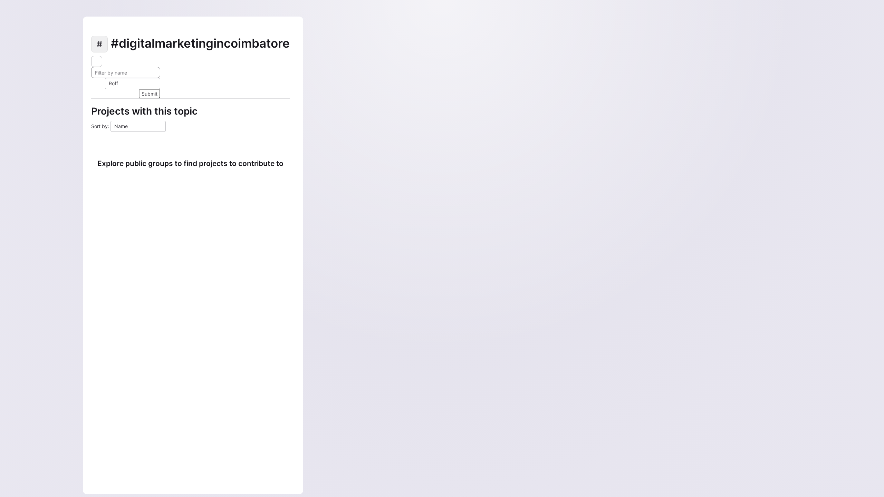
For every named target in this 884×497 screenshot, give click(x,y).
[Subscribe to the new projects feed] (96, 61)
